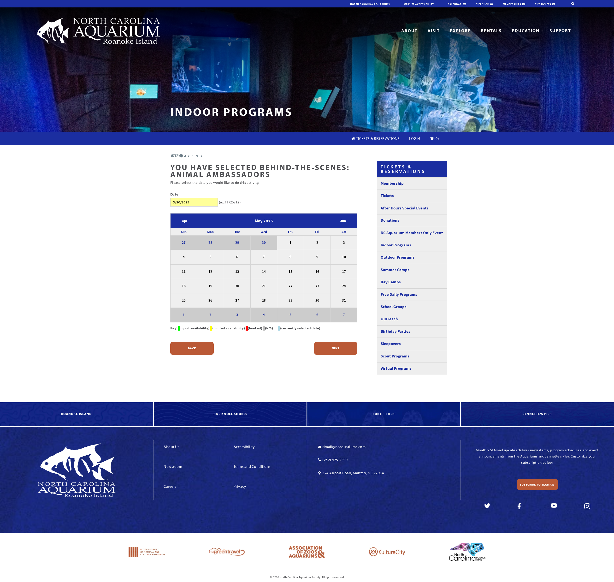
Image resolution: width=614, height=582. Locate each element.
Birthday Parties (395, 331)
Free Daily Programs (399, 294)
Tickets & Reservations (377, 138)
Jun (343, 221)
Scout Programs (395, 356)
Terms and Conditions (252, 466)
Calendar (455, 4)
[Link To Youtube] (554, 506)
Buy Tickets (543, 4)
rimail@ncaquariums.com (344, 446)
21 (264, 286)
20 (237, 286)
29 (237, 242)
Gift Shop (482, 4)
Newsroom (173, 466)
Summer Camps (395, 270)
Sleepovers (391, 343)
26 (210, 300)
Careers (170, 486)
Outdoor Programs (397, 257)
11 (184, 271)
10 (344, 257)
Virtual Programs (396, 368)
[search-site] (572, 3)
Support (560, 30)
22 (290, 286)
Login (414, 138)
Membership (392, 183)
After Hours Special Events (405, 208)
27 (184, 242)
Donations (390, 220)
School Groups (394, 306)
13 (237, 271)
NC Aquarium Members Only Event (412, 233)
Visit (434, 30)
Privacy (240, 486)
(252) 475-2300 (335, 459)
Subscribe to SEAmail (537, 484)
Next (336, 348)
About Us (171, 446)
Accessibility (244, 446)
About (409, 30)
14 (264, 271)
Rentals (491, 30)
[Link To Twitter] (487, 506)
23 (317, 286)
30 (264, 242)
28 (210, 242)
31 (344, 300)
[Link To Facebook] (521, 506)
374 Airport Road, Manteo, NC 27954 (353, 472)
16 (317, 271)
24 (344, 286)
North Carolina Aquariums (370, 4)
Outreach (389, 319)
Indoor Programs (396, 245)
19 (210, 286)
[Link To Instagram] (587, 506)
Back (192, 348)
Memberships (512, 4)
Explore (460, 30)
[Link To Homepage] (98, 30)
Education (525, 30)
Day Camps (391, 282)
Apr (184, 221)
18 (184, 286)
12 (210, 271)
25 (184, 300)
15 (290, 271)
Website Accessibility (419, 4)
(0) (436, 138)
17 (344, 271)
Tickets (387, 195)
